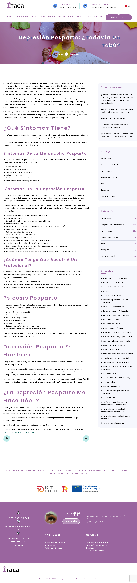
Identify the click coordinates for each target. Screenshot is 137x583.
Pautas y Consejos (109, 177)
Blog (88, 17)
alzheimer (120, 282)
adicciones (107, 278)
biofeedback (121, 287)
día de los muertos (111, 315)
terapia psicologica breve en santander (115, 392)
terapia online (109, 382)
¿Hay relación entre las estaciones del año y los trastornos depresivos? (118, 135)
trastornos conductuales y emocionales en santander (114, 403)
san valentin (108, 362)
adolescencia (123, 278)
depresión (119, 307)
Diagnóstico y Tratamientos (114, 165)
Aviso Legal (50, 545)
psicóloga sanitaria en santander (118, 354)
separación (123, 362)
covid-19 (106, 307)
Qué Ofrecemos (38, 17)
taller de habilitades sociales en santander (116, 368)
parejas (128, 332)
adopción (107, 282)
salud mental (123, 358)
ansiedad (107, 287)
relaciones (107, 358)
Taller (103, 184)
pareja (117, 332)
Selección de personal (96, 545)
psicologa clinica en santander (117, 341)
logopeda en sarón (111, 324)
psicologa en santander (113, 345)
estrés (127, 315)
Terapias (105, 190)
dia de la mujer (109, 311)
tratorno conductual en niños (116, 423)
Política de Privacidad (55, 542)
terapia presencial (111, 386)
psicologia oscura (111, 349)
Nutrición (90, 548)
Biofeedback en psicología (113, 118)
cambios (107, 291)
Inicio (9, 17)
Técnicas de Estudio (95, 551)
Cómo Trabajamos (56, 17)
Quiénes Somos (21, 17)
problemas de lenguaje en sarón (117, 336)
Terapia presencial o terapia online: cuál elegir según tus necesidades (117, 110)
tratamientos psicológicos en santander (115, 417)
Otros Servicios (75, 17)
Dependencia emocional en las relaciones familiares (115, 126)
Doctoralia (71, 521)
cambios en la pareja (112, 295)
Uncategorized (108, 196)
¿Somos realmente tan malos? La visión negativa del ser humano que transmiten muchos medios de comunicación (117, 99)
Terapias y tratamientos (97, 542)
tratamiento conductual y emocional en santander (113, 410)
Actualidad (74, 54)
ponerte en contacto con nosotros (18, 432)
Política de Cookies (53, 548)
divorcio (124, 311)
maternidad (108, 328)
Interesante (106, 171)
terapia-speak (109, 373)
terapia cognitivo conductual (116, 378)
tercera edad (109, 397)
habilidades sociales (112, 319)
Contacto (98, 17)
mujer (120, 328)
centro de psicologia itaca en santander (115, 301)
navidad (106, 332)
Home (60, 54)
